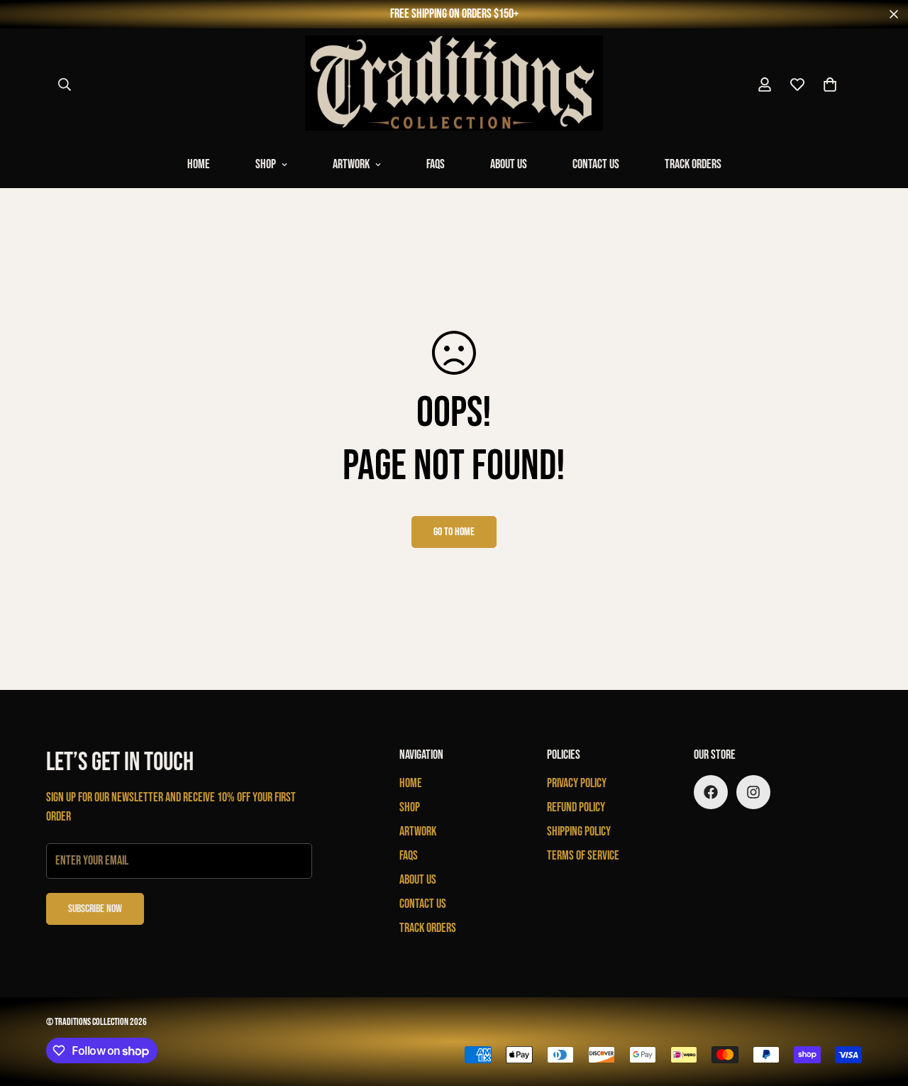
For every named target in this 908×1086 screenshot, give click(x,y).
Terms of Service (583, 855)
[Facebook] (711, 792)
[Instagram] (753, 792)
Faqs (435, 164)
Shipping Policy (579, 831)
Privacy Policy (577, 783)
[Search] (64, 84)
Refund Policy (576, 807)
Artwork (351, 164)
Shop (265, 164)
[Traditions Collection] (454, 84)
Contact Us (595, 164)
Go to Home (454, 532)
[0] (830, 84)
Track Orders (693, 164)
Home (198, 164)
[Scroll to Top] (880, 1008)
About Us (508, 164)
